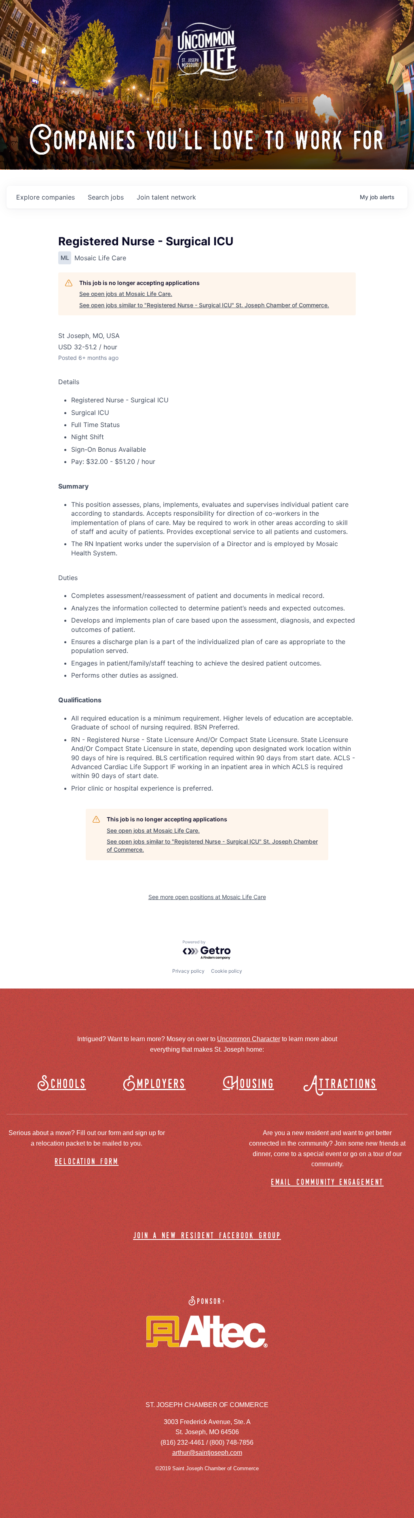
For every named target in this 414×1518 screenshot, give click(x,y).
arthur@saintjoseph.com (207, 1452)
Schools (61, 1084)
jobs (106, 197)
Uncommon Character (248, 1038)
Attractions (344, 1084)
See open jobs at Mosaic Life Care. (125, 293)
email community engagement (327, 1182)
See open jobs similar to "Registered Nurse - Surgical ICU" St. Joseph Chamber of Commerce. (204, 305)
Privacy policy (188, 971)
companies (45, 197)
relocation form (86, 1162)
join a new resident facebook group (207, 1236)
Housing (248, 1084)
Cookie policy (226, 971)
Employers (154, 1084)
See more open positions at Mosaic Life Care (207, 896)
